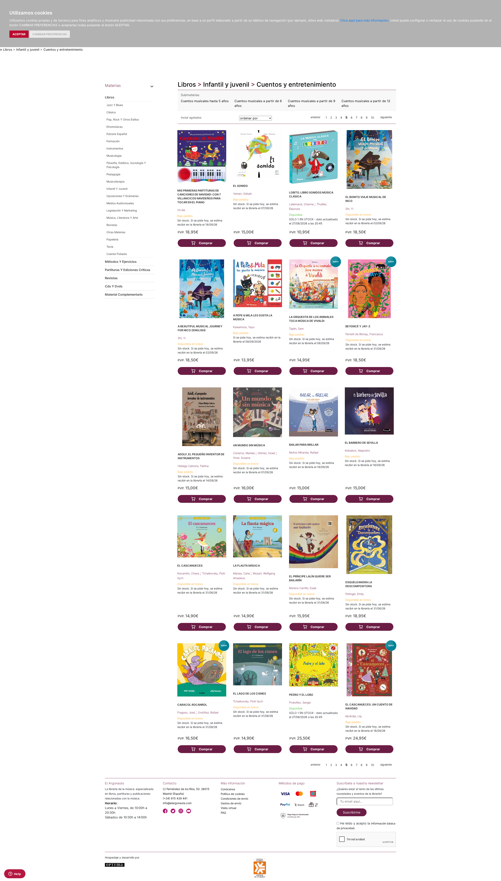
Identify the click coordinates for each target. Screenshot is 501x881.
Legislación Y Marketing (121, 210)
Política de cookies (233, 794)
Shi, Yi (349, 208)
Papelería (112, 239)
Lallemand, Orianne (301, 204)
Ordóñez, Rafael (208, 712)
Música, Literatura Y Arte (122, 217)
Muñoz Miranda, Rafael (303, 452)
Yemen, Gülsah (242, 193)
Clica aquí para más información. (364, 20)
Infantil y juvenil (27, 49)
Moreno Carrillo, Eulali (302, 588)
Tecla (109, 246)
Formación (113, 141)
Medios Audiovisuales (120, 203)
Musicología (114, 155)
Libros (7, 49)
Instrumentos (114, 148)
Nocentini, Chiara (188, 573)
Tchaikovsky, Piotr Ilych (248, 701)
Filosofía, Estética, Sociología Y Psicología (126, 165)
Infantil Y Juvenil (116, 188)
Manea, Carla (242, 573)
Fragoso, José (186, 712)
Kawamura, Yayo (243, 327)
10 (372, 117)
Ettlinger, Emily (354, 594)
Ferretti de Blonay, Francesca (364, 334)
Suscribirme (351, 812)
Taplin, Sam (296, 328)
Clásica (111, 112)
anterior (315, 117)
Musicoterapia (115, 181)
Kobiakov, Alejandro (357, 450)
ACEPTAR (19, 34)
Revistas (111, 225)
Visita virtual (228, 808)
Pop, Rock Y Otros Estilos (122, 119)
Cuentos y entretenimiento (63, 49)
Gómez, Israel (267, 453)
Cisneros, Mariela (244, 453)
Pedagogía (113, 174)
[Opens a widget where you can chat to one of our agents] (14, 874)
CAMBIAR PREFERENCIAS (49, 34)
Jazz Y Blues (114, 105)
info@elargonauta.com (177, 803)
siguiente (386, 117)
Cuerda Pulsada (116, 254)
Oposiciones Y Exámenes (122, 196)
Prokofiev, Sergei (300, 702)
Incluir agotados (191, 117)
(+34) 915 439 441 (175, 798)
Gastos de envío (231, 803)
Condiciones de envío (234, 798)
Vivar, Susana (241, 457)
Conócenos (228, 789)
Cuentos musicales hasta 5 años (205, 101)
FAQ (223, 812)
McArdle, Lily (353, 716)
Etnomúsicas (114, 126)
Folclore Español (116, 134)
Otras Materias (115, 232)
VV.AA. (181, 210)
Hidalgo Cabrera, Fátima (193, 466)
